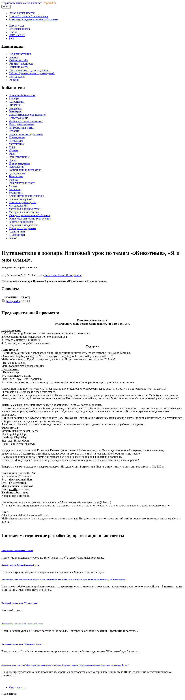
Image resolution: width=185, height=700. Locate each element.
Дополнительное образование (27, 114)
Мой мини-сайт (18, 60)
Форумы (14, 79)
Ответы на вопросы (21, 63)
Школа (13, 32)
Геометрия (15, 111)
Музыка (13, 150)
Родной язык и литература (25, 169)
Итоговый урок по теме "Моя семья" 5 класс (22, 624)
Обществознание (19, 156)
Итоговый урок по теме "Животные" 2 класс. (22, 644)
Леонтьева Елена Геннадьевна (62, 275)
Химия (13, 186)
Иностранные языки (21, 124)
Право (12, 160)
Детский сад (16, 25)
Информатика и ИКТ (22, 127)
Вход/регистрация (20, 53)
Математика (16, 143)
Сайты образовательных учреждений (32, 73)
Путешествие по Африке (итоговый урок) (20, 565)
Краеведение (17, 137)
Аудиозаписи (17, 231)
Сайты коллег (17, 76)
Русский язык (17, 173)
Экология (14, 189)
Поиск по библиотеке (22, 95)
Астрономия (16, 101)
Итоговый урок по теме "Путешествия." (19, 603)
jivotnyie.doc (13, 301)
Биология (14, 104)
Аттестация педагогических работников (33, 19)
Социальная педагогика (23, 225)
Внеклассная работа (21, 199)
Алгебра (14, 98)
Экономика (16, 192)
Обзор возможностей (22, 12)
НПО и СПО (17, 35)
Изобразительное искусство (26, 121)
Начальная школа (19, 28)
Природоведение (19, 163)
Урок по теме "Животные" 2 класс (17, 550)
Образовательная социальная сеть (28, 3)
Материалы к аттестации (24, 212)
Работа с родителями (21, 221)
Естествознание (18, 117)
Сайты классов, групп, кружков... (29, 70)
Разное (13, 238)
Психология (16, 166)
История (14, 130)
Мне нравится (17, 687)
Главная (13, 57)
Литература (16, 140)
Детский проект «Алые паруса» (28, 16)
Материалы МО (18, 205)
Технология (16, 176)
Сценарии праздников (22, 228)
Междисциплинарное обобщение (29, 215)
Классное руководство (22, 202)
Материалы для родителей (25, 208)
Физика (13, 179)
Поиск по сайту (18, 66)
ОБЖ (12, 153)
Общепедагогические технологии (29, 218)
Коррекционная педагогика (26, 134)
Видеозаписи (17, 234)
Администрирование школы (26, 195)
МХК (12, 147)
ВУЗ (11, 38)
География (15, 108)
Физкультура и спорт (22, 182)
